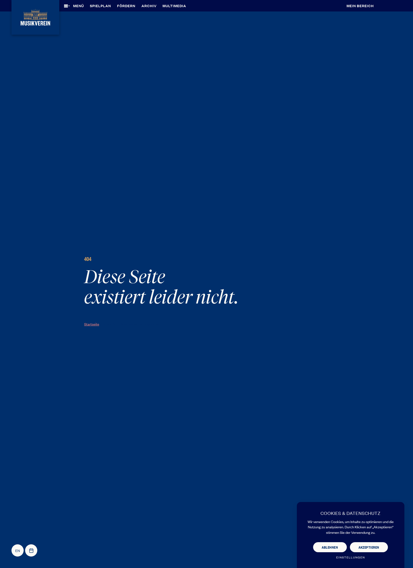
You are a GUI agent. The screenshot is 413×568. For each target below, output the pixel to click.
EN (17, 550)
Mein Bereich (360, 5)
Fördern (126, 5)
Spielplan (100, 5)
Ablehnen (330, 547)
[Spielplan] (31, 550)
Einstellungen (350, 557)
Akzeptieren (369, 547)
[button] (75, 5)
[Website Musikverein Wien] (35, 16)
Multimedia (174, 5)
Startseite (91, 323)
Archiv (149, 5)
